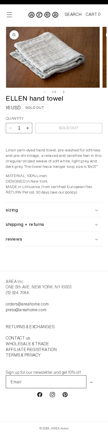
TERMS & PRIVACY (23, 355)
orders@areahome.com (27, 304)
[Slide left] (44, 92)
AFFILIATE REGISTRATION (31, 349)
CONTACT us (18, 338)
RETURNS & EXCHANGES (30, 326)
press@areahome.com (26, 309)
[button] (73, 14)
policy (70, 192)
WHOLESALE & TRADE (27, 344)
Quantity (15, 118)
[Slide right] (63, 92)
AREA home (60, 428)
